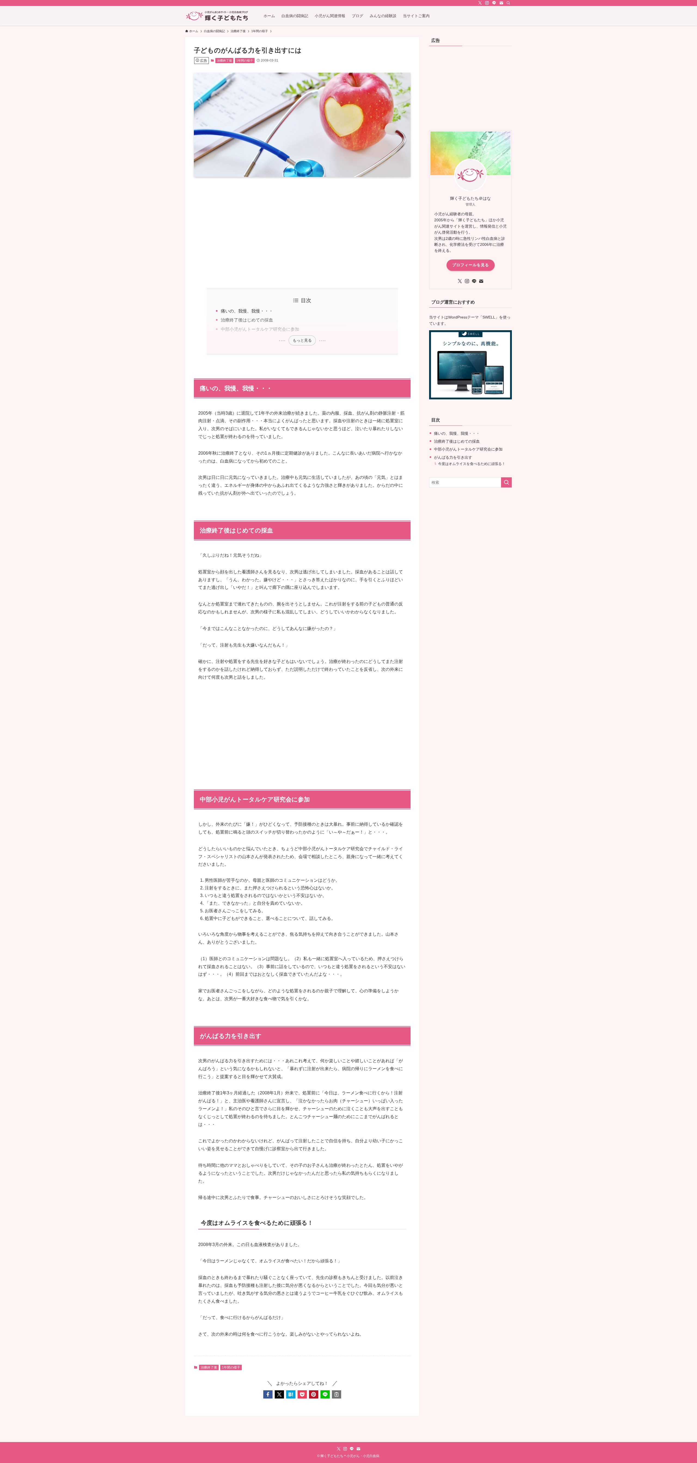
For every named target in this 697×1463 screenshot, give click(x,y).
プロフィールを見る (470, 265)
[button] (268, 1394)
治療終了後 (224, 60)
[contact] (501, 3)
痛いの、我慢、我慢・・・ (247, 311)
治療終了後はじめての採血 (247, 320)
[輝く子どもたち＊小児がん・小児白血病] (217, 15)
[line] (494, 3)
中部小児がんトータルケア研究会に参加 (260, 329)
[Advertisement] (302, 232)
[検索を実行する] (506, 482)
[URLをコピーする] (336, 1394)
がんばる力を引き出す (453, 457)
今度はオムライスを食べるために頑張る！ (471, 464)
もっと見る (302, 340)
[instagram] (487, 3)
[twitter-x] (480, 3)
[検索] (508, 3)
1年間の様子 (244, 60)
